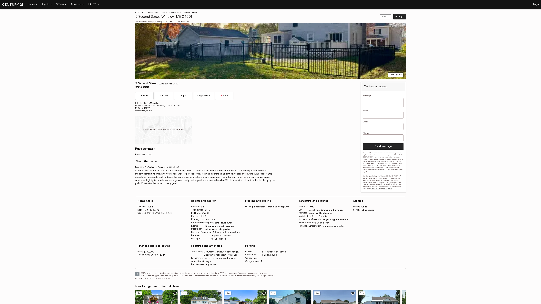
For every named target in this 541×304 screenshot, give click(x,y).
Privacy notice (387, 189)
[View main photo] (270, 51)
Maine (164, 13)
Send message (383, 146)
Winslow (175, 13)
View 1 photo (396, 75)
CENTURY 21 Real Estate (146, 13)
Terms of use (375, 189)
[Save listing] (175, 293)
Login (536, 4)
